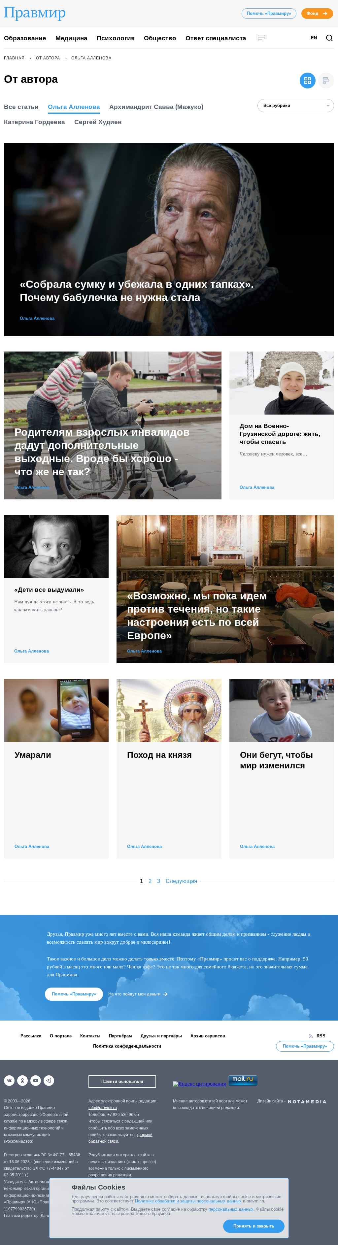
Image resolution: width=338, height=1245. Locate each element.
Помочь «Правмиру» (269, 13)
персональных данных (231, 1209)
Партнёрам (120, 1035)
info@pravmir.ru (102, 1107)
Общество (160, 38)
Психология (116, 38)
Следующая (181, 881)
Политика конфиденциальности (127, 1046)
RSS (321, 1035)
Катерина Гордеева (34, 121)
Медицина (71, 38)
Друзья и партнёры (161, 1035)
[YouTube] (35, 1080)
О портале (61, 1035)
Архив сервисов (207, 1035)
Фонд (312, 13)
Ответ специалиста (216, 38)
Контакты (90, 1035)
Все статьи (21, 106)
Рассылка (30, 1035)
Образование (25, 38)
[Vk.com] (9, 1080)
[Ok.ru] (22, 1080)
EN (314, 37)
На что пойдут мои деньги (134, 994)
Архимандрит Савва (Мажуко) (156, 106)
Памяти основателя (122, 1081)
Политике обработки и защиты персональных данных (188, 1200)
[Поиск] (329, 38)
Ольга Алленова (74, 106)
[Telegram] (49, 1080)
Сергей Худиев (98, 121)
